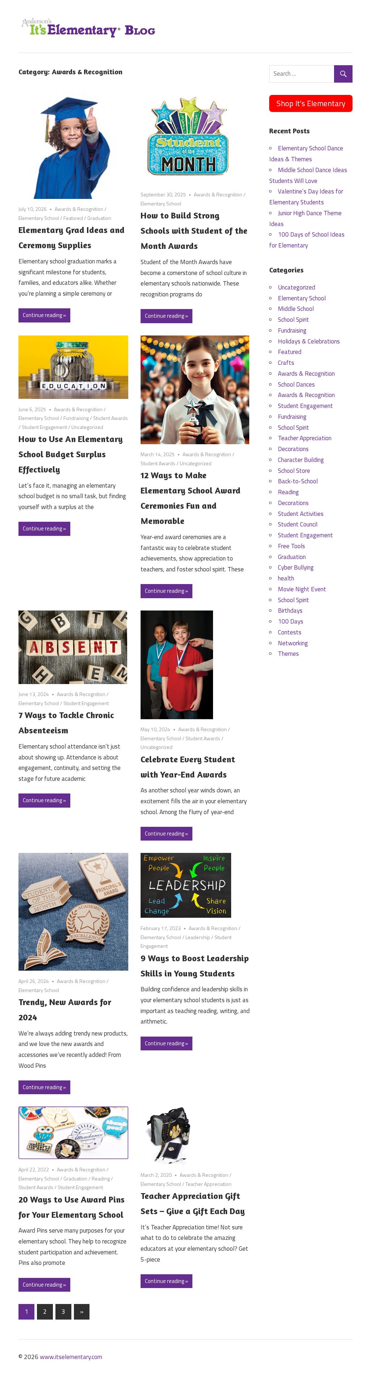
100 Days (290, 621)
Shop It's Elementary (310, 103)
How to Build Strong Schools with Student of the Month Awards (194, 230)
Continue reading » (44, 315)
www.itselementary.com (71, 1357)
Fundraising (76, 418)
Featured (73, 218)
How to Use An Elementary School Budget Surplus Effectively (70, 454)
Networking (293, 643)
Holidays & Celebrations (309, 341)
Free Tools (291, 546)
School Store (294, 470)
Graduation (99, 218)
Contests (289, 632)
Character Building (301, 459)
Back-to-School (298, 481)
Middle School (296, 308)
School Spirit (293, 319)
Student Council (297, 524)
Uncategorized (87, 427)
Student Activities (301, 513)
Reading (101, 1178)
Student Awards (110, 418)
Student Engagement (44, 427)
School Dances (296, 384)
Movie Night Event (302, 589)
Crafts (286, 362)
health (286, 578)
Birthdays (290, 610)
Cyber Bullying (296, 567)
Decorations (293, 449)
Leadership (198, 937)
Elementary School (38, 218)
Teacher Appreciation (209, 1184)
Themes (288, 653)
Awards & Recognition (79, 209)
